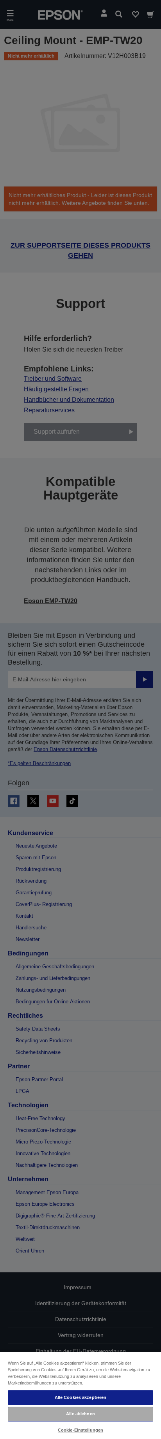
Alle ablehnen (80, 1413)
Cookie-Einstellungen (80, 1430)
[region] (80, 1395)
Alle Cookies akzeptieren (81, 1397)
